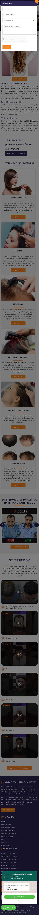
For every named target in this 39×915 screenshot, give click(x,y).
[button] (19, 897)
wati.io (19, 902)
